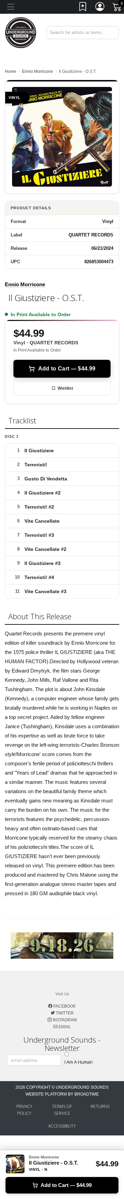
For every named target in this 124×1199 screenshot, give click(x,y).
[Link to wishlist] (83, 8)
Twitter (64, 1013)
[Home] (20, 32)
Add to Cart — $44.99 (66, 368)
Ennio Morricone (37, 71)
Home (10, 71)
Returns (100, 1106)
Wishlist (65, 388)
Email (64, 1026)
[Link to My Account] (100, 8)
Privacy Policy (24, 1109)
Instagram (64, 1020)
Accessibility (62, 1126)
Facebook (64, 1006)
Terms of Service (62, 1109)
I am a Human (78, 1062)
